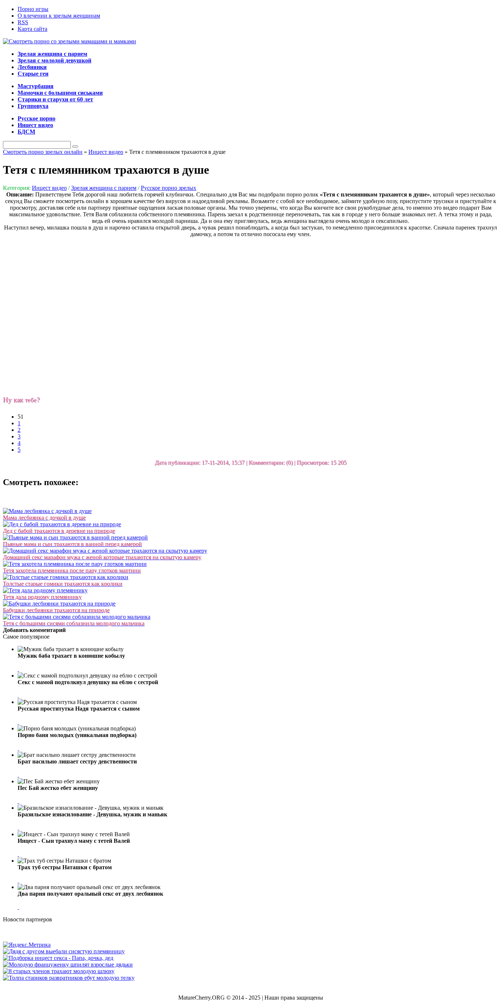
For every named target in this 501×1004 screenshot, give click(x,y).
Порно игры (33, 9)
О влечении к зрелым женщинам (59, 15)
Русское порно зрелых (168, 188)
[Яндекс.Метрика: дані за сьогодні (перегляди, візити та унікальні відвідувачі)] (27, 945)
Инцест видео (49, 188)
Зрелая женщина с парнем (103, 188)
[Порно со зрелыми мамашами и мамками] (69, 41)
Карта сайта (32, 29)
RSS (23, 22)
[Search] (75, 146)
